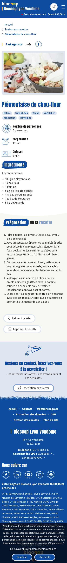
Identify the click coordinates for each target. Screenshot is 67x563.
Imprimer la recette (25, 329)
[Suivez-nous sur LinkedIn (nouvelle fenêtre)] (17, 475)
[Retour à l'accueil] (10, 4)
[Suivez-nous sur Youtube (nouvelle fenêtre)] (28, 475)
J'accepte (44, 557)
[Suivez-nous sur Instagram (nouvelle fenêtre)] (40, 475)
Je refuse (22, 557)
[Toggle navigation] (63, 8)
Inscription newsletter (36, 388)
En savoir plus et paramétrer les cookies (33, 549)
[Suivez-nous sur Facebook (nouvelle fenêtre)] (6, 475)
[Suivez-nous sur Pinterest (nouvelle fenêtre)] (51, 475)
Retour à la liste (21, 318)
